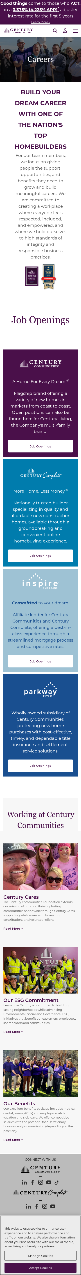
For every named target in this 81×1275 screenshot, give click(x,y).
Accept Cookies (40, 1268)
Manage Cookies (40, 1256)
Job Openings (40, 446)
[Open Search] (55, 31)
